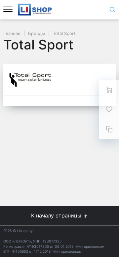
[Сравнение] (109, 129)
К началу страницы (57, 215)
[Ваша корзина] (109, 90)
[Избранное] (109, 109)
